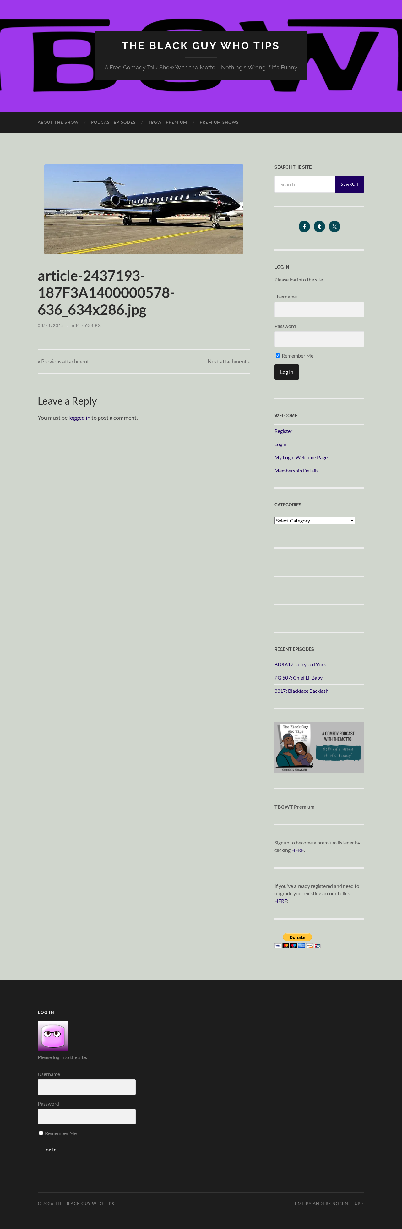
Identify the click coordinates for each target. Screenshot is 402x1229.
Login (280, 444)
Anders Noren (330, 1203)
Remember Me (297, 355)
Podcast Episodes (113, 122)
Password (285, 326)
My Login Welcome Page (301, 457)
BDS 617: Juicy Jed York (300, 664)
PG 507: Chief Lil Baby (298, 677)
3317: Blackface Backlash (301, 691)
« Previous (63, 361)
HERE (297, 850)
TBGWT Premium (167, 122)
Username (285, 296)
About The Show (58, 122)
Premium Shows (219, 122)
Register (283, 431)
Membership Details (296, 470)
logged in (79, 417)
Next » (229, 361)
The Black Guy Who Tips (201, 46)
